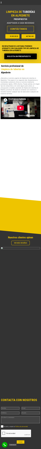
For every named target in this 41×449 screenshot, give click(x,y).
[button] (38, 2)
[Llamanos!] (4, 445)
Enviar (20, 442)
